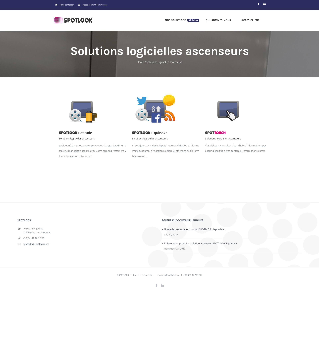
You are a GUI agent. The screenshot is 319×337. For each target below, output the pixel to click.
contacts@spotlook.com (36, 244)
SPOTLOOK (124, 275)
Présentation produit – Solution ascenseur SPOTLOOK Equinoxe (200, 243)
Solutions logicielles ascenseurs (77, 138)
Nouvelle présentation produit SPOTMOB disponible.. (194, 229)
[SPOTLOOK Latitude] (104, 108)
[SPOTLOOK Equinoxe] (177, 108)
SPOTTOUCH (246, 109)
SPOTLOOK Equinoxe (173, 109)
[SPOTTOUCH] (250, 108)
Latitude (75, 133)
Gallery (109, 109)
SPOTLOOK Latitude (100, 109)
